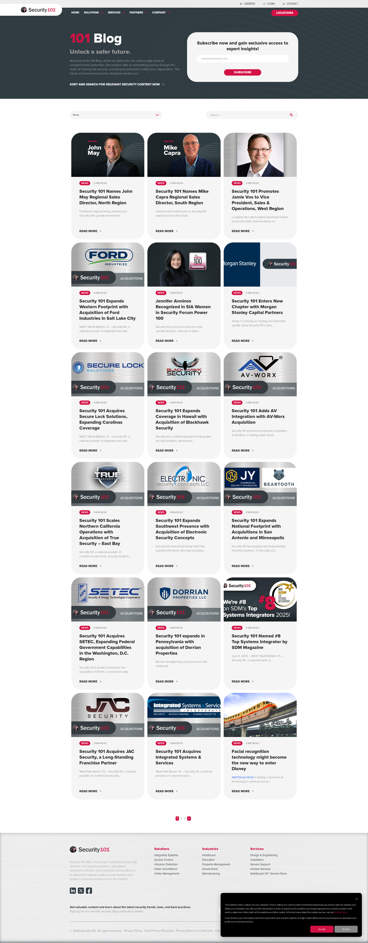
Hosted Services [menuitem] (260, 869)
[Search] (291, 115)
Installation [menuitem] (257, 859)
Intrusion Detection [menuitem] (166, 864)
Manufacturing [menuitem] (211, 873)
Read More (88, 231)
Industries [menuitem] (210, 849)
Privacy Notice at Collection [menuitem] (194, 931)
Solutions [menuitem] (91, 12)
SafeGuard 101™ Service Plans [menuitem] (268, 873)
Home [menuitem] (75, 12)
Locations (284, 13)
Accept (321, 929)
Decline (346, 929)
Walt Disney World (243, 777)
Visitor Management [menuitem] (166, 873)
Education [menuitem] (208, 859)
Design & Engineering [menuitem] (264, 855)
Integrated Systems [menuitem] (166, 855)
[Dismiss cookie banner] (357, 899)
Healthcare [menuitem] (209, 855)
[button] (189, 818)
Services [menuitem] (114, 12)
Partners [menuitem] (136, 12)
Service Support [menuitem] (260, 864)
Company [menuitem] (159, 12)
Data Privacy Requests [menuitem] (159, 931)
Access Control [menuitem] (163, 859)
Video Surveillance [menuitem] (165, 869)
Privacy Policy (340, 912)
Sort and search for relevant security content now (115, 84)
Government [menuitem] (210, 869)
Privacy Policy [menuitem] (133, 931)
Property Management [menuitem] (216, 864)
